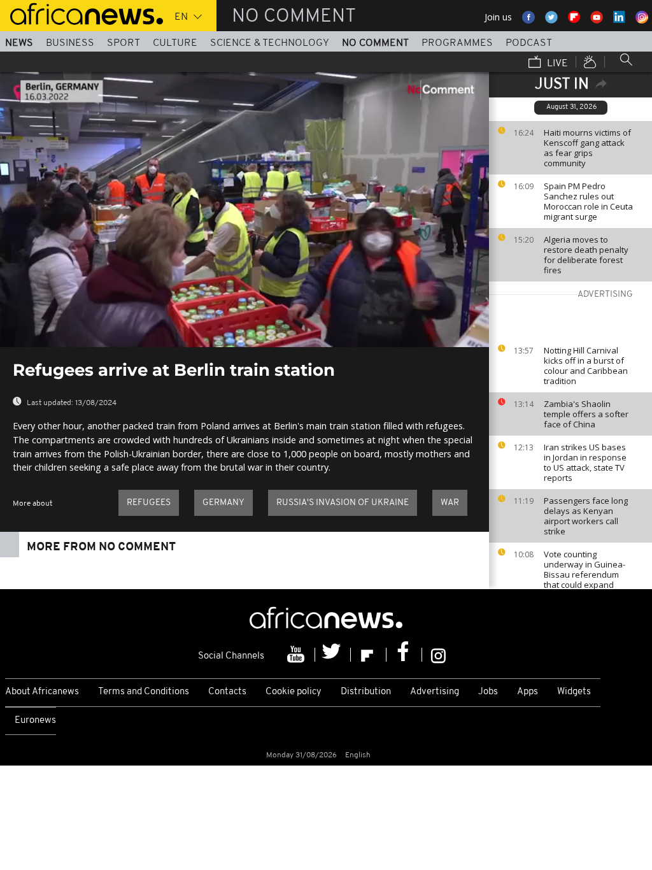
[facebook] (404, 655)
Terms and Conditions (143, 692)
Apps (527, 692)
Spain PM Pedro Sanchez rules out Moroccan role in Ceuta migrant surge (588, 201)
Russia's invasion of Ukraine (342, 503)
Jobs (488, 692)
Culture (175, 43)
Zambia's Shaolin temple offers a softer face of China (586, 414)
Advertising (434, 692)
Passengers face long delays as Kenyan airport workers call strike (586, 516)
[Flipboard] (368, 655)
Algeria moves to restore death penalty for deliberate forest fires (586, 254)
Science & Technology (269, 43)
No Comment (375, 43)
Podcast (529, 43)
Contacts (227, 692)
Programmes (457, 43)
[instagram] (438, 655)
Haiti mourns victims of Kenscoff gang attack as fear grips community (587, 147)
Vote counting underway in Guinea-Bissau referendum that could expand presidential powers (584, 574)
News (19, 43)
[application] (244, 209)
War (450, 503)
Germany (223, 503)
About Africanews (42, 692)
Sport (123, 43)
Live (556, 64)
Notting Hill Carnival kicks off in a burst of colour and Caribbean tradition (586, 365)
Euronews (35, 720)
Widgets (574, 692)
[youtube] (297, 655)
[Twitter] (333, 655)
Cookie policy (294, 692)
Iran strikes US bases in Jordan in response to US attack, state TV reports (585, 462)
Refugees (149, 503)
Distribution (366, 692)
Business (70, 43)
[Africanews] (81, 12)
